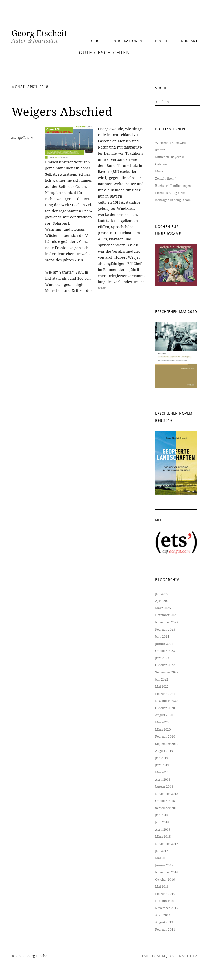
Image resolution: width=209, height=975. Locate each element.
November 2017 (166, 844)
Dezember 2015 (166, 901)
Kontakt (189, 41)
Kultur (160, 150)
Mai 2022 (162, 686)
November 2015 (166, 908)
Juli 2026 (161, 594)
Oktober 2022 (165, 665)
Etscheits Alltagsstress (170, 193)
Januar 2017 (164, 865)
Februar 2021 (165, 694)
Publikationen (127, 41)
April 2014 (163, 915)
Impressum (153, 956)
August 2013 (164, 922)
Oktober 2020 (165, 708)
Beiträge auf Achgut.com (173, 200)
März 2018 (163, 836)
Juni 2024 (162, 636)
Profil (161, 41)
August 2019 (164, 751)
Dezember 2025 (166, 615)
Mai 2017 (162, 858)
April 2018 (163, 829)
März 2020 (163, 729)
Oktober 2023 (165, 651)
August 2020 (164, 715)
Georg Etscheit (39, 33)
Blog (95, 41)
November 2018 (166, 794)
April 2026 (163, 601)
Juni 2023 (162, 658)
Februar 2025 (165, 629)
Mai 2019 (162, 772)
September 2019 (166, 744)
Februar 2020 (165, 736)
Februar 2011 (165, 929)
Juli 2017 (161, 851)
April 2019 (163, 779)
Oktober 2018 (165, 801)
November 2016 (166, 872)
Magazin (161, 171)
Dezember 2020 (166, 701)
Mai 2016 (162, 886)
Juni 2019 (162, 765)
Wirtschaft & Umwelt (170, 143)
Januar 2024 (164, 644)
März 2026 (163, 608)
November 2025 (166, 622)
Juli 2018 (161, 815)
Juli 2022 (161, 679)
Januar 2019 (164, 786)
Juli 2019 (161, 758)
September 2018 (166, 808)
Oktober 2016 (165, 879)
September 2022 (166, 672)
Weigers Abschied (61, 112)
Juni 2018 (162, 822)
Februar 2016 (165, 894)
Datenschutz (183, 956)
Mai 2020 (162, 722)
